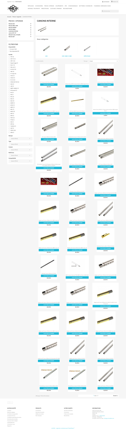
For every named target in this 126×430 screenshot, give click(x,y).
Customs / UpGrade (56, 8)
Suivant (115, 396)
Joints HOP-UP (12, 33)
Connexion (66, 412)
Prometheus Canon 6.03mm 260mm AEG (49, 386)
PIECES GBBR (12, 29)
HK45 (12, 75)
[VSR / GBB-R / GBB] (66, 48)
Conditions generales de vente (14, 417)
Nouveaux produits (40, 412)
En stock (13, 49)
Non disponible (14, 51)
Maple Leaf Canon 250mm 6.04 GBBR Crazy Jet (48, 111)
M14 (12, 96)
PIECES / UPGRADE (49, 6)
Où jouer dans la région (12, 420)
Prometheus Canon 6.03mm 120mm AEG (77, 386)
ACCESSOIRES (39, 6)
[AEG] (46, 48)
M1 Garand (13, 90)
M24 (12, 99)
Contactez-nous (11, 424)
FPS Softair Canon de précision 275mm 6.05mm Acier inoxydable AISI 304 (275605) (49, 165)
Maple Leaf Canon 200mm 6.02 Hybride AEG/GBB (105, 193)
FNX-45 (12, 67)
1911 (12, 56)
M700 (12, 105)
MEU (12, 109)
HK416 (12, 78)
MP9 (12, 115)
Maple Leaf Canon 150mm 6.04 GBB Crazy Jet (49, 331)
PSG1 (12, 117)
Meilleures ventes (40, 414)
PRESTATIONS (45, 8)
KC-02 (12, 80)
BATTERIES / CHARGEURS (85, 6)
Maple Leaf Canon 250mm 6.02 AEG (105, 138)
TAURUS (13, 126)
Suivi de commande (68, 410)
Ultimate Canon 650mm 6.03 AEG (77, 191)
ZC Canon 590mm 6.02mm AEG (49, 137)
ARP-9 (12, 61)
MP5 (12, 113)
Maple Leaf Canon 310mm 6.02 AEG (105, 358)
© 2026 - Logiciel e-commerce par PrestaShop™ (63, 428)
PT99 (12, 120)
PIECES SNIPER (12, 27)
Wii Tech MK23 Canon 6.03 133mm (77, 111)
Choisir (104, 61)
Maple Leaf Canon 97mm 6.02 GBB (77, 220)
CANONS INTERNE (13, 31)
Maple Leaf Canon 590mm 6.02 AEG (105, 220)
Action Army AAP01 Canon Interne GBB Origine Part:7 (77, 83)
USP (12, 128)
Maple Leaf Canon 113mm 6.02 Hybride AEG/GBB (49, 302)
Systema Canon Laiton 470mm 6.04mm (105, 246)
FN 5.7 (12, 65)
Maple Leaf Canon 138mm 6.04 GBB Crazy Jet (49, 220)
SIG (12, 122)
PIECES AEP (12, 36)
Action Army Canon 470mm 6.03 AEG (49, 191)
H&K (12, 71)
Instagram (11, 402)
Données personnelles (12, 419)
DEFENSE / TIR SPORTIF (34, 8)
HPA (66, 6)
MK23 (12, 111)
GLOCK (13, 69)
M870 (12, 107)
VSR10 (13, 130)
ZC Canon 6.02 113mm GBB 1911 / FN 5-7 (48, 82)
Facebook (8, 402)
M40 (12, 101)
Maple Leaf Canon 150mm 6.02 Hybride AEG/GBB (105, 275)
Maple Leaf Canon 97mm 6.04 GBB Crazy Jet (77, 247)
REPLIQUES (31, 6)
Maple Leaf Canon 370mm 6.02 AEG (105, 386)
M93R (12, 103)
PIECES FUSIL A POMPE (14, 35)
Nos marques (39, 415)
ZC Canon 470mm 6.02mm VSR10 (77, 164)
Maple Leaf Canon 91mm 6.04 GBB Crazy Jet (105, 331)
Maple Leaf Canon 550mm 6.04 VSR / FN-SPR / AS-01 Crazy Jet (105, 303)
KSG (12, 84)
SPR (12, 124)
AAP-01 (13, 59)
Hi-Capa (13, 73)
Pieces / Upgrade (16, 21)
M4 (12, 92)
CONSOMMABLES (73, 6)
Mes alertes (66, 415)
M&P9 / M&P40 (14, 88)
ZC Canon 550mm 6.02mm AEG (105, 164)
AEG (46, 56)
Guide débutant (10, 422)
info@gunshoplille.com (109, 418)
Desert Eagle (14, 63)
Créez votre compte (68, 414)
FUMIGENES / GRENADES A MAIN (102, 6)
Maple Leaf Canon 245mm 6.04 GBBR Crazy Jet (77, 331)
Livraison (9, 410)
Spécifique (87, 56)
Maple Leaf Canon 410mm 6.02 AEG (77, 358)
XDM (12, 132)
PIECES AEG (12, 24)
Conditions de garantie (12, 414)
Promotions (38, 410)
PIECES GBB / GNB (13, 25)
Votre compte (68, 408)
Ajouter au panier (49, 84)
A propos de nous (11, 415)
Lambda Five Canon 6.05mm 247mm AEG (77, 137)
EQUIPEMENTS (59, 6)
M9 (12, 94)
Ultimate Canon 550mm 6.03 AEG (48, 273)
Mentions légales (11, 412)
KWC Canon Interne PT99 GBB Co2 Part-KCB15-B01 (77, 275)
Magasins (9, 426)
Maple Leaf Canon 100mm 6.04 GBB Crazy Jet (49, 247)
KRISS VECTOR (14, 82)
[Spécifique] (87, 48)
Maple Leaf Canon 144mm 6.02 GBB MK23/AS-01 (77, 302)
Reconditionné (67, 8)
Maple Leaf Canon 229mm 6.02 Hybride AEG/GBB (49, 358)
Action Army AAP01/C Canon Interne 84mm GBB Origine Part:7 (105, 110)
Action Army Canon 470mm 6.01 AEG (105, 82)
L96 (12, 86)
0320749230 (18, 1)
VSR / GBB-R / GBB (67, 56)
